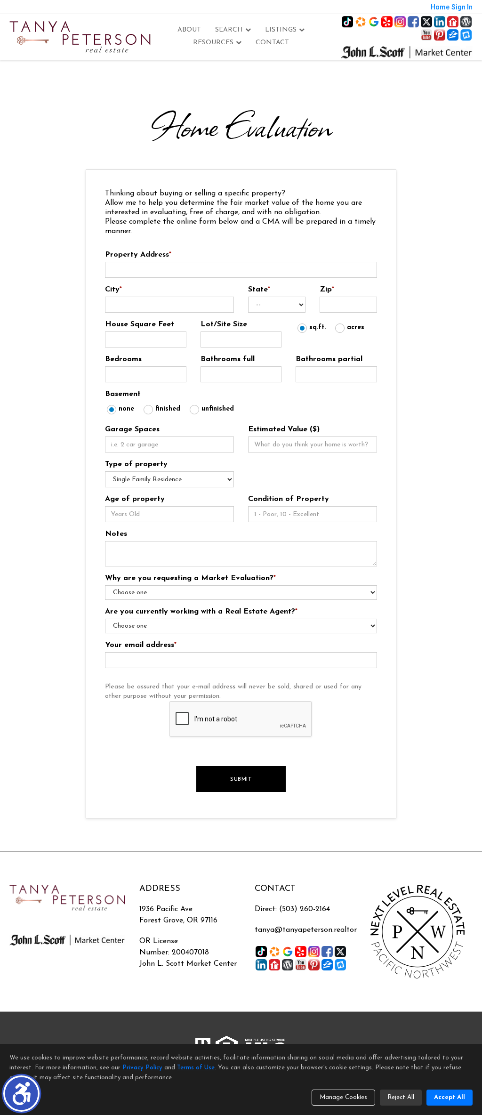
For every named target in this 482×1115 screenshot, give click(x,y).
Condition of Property (288, 499)
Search (229, 29)
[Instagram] (400, 21)
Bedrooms (123, 359)
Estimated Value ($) (284, 429)
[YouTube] (426, 34)
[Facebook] (413, 21)
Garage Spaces (132, 429)
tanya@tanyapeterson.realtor (306, 930)
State (259, 289)
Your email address (141, 645)
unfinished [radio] (217, 408)
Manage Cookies (343, 1097)
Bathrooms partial (329, 359)
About (189, 29)
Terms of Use (196, 1068)
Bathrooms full (228, 359)
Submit (241, 779)
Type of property (136, 464)
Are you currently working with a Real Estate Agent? (201, 611)
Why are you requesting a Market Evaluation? (190, 578)
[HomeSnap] (466, 34)
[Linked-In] (439, 21)
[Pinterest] (439, 34)
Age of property (135, 499)
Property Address (138, 255)
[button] (21, 1093)
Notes (116, 534)
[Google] (373, 21)
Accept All (449, 1097)
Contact (272, 42)
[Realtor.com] (452, 21)
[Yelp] (387, 21)
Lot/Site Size (224, 324)
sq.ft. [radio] (317, 327)
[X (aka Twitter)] (426, 21)
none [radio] (126, 408)
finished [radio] (167, 408)
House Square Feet (139, 324)
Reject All (400, 1097)
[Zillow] (452, 34)
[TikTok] (347, 21)
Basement (123, 394)
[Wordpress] (466, 21)
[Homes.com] (360, 21)
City (113, 289)
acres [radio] (355, 327)
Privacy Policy (142, 1068)
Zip (327, 289)
